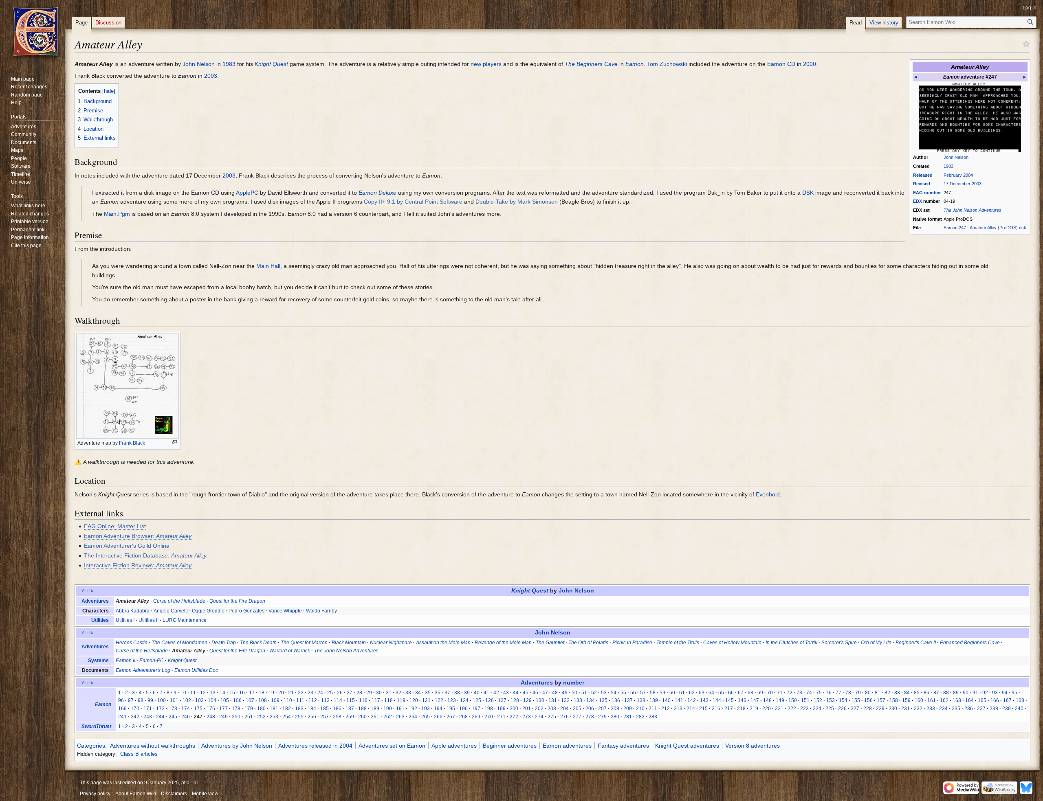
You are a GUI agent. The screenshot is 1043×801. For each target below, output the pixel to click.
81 (877, 693)
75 (819, 693)
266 (438, 717)
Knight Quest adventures (687, 745)
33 (408, 693)
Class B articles (139, 754)
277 (577, 717)
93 (995, 693)
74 (809, 693)
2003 (210, 75)
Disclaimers (174, 794)
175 (198, 708)
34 (418, 693)
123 (451, 700)
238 (994, 708)
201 (526, 708)
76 (829, 693)
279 (602, 717)
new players (486, 64)
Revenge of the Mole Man (503, 642)
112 (312, 700)
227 (855, 708)
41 (486, 693)
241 (122, 717)
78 (848, 693)
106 (237, 700)
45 (525, 693)
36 (437, 693)
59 (662, 693)
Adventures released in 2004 (315, 745)
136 (616, 700)
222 (792, 708)
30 (379, 693)
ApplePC (247, 192)
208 (615, 708)
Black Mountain (349, 642)
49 (565, 693)
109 (275, 700)
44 (516, 693)
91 (975, 693)
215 (703, 708)
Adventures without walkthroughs (152, 745)
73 (799, 693)
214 (691, 708)
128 (514, 700)
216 (716, 708)
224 (817, 708)
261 (375, 717)
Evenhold (768, 494)
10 (183, 693)
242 (135, 717)
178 (236, 708)
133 (578, 700)
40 (477, 693)
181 (274, 708)
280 (615, 717)
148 (767, 700)
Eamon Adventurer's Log (143, 670)
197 (476, 708)
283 (653, 717)
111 (300, 700)
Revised (921, 183)
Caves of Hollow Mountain (732, 642)
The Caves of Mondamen (179, 642)
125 (477, 700)
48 (555, 693)
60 (672, 693)
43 (506, 693)
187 (349, 708)
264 (413, 717)
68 (750, 693)
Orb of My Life (876, 642)
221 (779, 708)
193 (425, 708)
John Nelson (956, 157)
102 (187, 700)
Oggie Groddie (208, 611)
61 (682, 693)
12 (203, 693)
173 (173, 708)
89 (956, 693)
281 (627, 717)
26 (340, 693)
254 (286, 717)
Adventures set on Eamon (392, 745)
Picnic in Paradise (632, 642)
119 (401, 700)
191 (400, 708)
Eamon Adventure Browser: (137, 536)
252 (261, 717)
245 (173, 717)
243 (147, 717)
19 (271, 693)
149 (780, 700)
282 (640, 717)
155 (856, 700)
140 (666, 700)
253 (274, 717)
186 (337, 708)
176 (211, 708)
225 (829, 708)
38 (457, 693)
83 (897, 693)
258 (337, 717)
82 (887, 693)
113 (325, 700)
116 (363, 700)
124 (464, 700)
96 (121, 700)
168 (1020, 700)
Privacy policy (95, 794)
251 (248, 717)
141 (679, 700)
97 (131, 700)
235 (956, 708)
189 (375, 708)
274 (539, 717)
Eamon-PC (151, 660)
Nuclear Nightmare (391, 642)
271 (501, 717)
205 (577, 708)
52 (594, 693)
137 (628, 700)
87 (936, 693)
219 (754, 708)
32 (398, 693)
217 (728, 708)
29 (369, 693)
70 (770, 693)
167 (1007, 700)
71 (780, 693)
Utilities (100, 620)
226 (842, 708)
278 (589, 717)
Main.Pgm (117, 214)
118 (388, 700)
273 (526, 717)
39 (467, 693)
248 (211, 717)
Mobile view (205, 794)
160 (919, 700)
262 (387, 717)
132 (565, 700)
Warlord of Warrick (289, 651)
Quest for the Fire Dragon (237, 601)
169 (122, 708)
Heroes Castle (131, 642)
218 (741, 708)
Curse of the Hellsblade (179, 601)
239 (1006, 708)
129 (527, 700)
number (932, 192)
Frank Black (132, 443)
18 (261, 693)
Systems (98, 660)
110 (288, 700)
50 (574, 693)
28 (359, 693)
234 (943, 708)
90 (965, 693)
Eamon (634, 64)
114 (338, 700)
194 (438, 708)
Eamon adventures (567, 745)
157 (881, 700)
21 (291, 693)
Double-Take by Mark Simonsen (516, 201)
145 (729, 700)
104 (212, 700)
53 (604, 693)
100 (161, 700)
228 (867, 708)
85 (917, 693)
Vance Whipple (285, 611)
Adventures (95, 601)
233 (930, 708)
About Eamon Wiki (135, 794)
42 (496, 693)
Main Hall (268, 266)
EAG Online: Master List (115, 526)
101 (174, 700)
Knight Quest (271, 64)
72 (789, 693)
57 (643, 693)
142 (691, 700)
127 (502, 700)
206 (589, 708)
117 (376, 700)
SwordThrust (96, 726)
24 (320, 693)
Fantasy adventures (623, 745)
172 (160, 708)
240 (1019, 708)
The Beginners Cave (591, 64)
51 (584, 693)
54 (613, 693)
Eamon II (125, 660)
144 (717, 700)
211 (653, 708)
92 (985, 693)
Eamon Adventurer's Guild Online (126, 545)
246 (185, 717)
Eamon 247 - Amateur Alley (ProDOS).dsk (985, 227)
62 (692, 693)
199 (501, 708)
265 (425, 717)
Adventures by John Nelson (236, 745)
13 (213, 693)
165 (982, 700)
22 (301, 693)
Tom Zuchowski (667, 64)
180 (261, 708)
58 (653, 693)
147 (754, 700)
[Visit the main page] (35, 32)
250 (236, 717)
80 (868, 693)
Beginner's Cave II (916, 642)
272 (514, 717)
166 (994, 700)
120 (413, 700)
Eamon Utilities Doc (196, 670)
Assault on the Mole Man (443, 642)
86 (926, 693)
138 (641, 700)
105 (224, 700)
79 (858, 693)
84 (907, 693)
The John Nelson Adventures (972, 210)
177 (223, 708)
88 (946, 693)
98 (140, 700)
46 (535, 693)
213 (678, 708)
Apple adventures (454, 745)
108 (262, 700)
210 (640, 708)
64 (711, 693)
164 (969, 700)
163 (957, 700)
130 (540, 700)
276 (564, 717)
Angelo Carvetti (171, 611)
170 (135, 708)
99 (150, 700)
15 (232, 693)
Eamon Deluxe (377, 192)
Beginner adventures (510, 745)
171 (147, 708)
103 (199, 700)
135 (603, 700)
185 (324, 708)
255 (299, 717)
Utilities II (148, 620)
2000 (809, 64)
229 (880, 708)
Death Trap (223, 642)
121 (426, 700)
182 (286, 708)
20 (281, 693)
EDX (917, 201)
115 (350, 700)
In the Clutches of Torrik (791, 642)
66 (731, 693)
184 (312, 708)
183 (299, 708)
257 (324, 717)
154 (843, 700)
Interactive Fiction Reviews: (137, 565)
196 (463, 708)
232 (918, 708)
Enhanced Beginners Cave (970, 642)
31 (389, 693)
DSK (808, 192)
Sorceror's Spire (839, 642)
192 (413, 708)
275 (552, 717)
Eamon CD (781, 64)
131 (552, 700)
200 (514, 708)
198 (488, 708)
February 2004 (958, 175)
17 (252, 693)
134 (590, 700)
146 (742, 700)
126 (489, 700)
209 (627, 708)
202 (539, 708)
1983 (948, 166)
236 (968, 708)
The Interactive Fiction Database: (145, 555)
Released (923, 175)
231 (905, 708)
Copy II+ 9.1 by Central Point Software (413, 201)
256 (312, 717)
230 (893, 708)
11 (193, 693)
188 (362, 708)
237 (981, 708)
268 (463, 717)
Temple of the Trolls (677, 642)
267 (451, 717)
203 (552, 708)
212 (665, 708)
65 (721, 693)
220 (766, 708)
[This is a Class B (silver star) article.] (1026, 43)
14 (222, 693)
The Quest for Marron (304, 642)
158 (893, 700)
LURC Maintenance (185, 620)
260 (362, 717)
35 (428, 693)
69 (760, 693)
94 (1005, 693)
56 (633, 693)
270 (488, 717)
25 (330, 693)
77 (838, 693)
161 (931, 700)
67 (741, 693)
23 (310, 693)
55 (623, 693)
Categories (91, 745)
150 (792, 700)
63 (701, 693)
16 (242, 693)
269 (476, 717)
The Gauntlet (550, 642)
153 (830, 700)
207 (602, 708)
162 (944, 700)
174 (185, 708)
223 (804, 708)
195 (451, 708)
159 (906, 700)
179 (248, 708)
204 (564, 708)
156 (868, 700)
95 (1014, 693)
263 (400, 717)
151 (805, 700)
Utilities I (125, 620)
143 (704, 700)
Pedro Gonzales (246, 611)
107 (250, 700)
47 (545, 693)
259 (349, 717)
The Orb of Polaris (588, 642)
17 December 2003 (962, 183)
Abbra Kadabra (133, 611)
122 (439, 700)
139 (653, 700)
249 (223, 717)
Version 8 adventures (752, 745)
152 (818, 700)
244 (160, 717)
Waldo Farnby (321, 611)
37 (447, 693)
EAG (918, 192)
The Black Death (258, 642)
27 (349, 693)
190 (387, 708)
